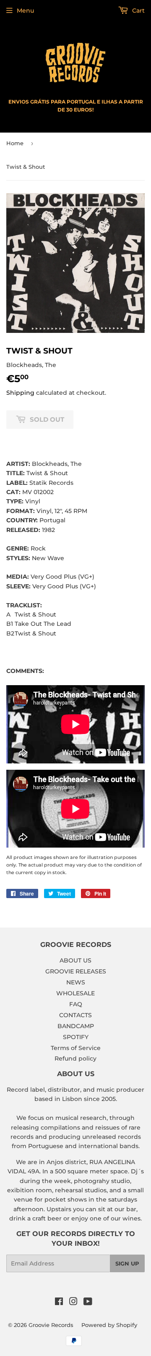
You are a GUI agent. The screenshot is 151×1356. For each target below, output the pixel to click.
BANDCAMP (75, 1026)
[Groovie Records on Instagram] (73, 1302)
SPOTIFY (76, 1037)
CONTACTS (75, 1015)
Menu (25, 10)
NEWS (75, 982)
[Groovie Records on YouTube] (87, 1302)
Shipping (20, 392)
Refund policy (75, 1058)
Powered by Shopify (109, 1324)
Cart (137, 10)
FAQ (75, 1004)
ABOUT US (75, 960)
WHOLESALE (75, 993)
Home (14, 143)
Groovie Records (51, 1324)
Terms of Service (76, 1048)
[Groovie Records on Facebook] (59, 1302)
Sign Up (127, 1263)
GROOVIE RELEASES (75, 971)
